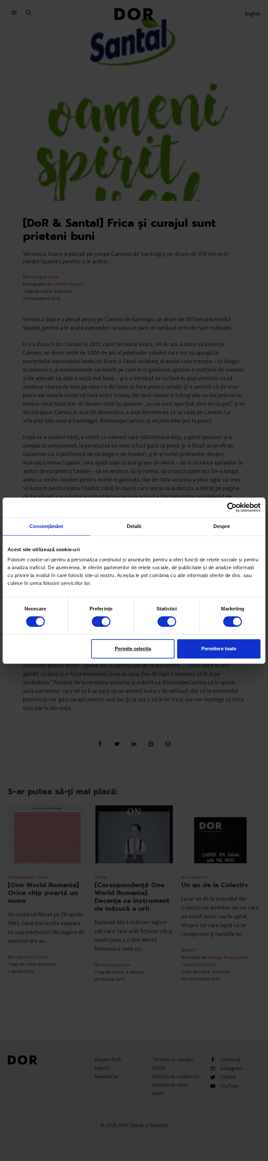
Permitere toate (218, 648)
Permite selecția (133, 648)
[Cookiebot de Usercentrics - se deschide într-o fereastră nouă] (231, 507)
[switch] (101, 621)
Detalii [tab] (134, 526)
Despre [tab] (221, 526)
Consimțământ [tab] (46, 526)
